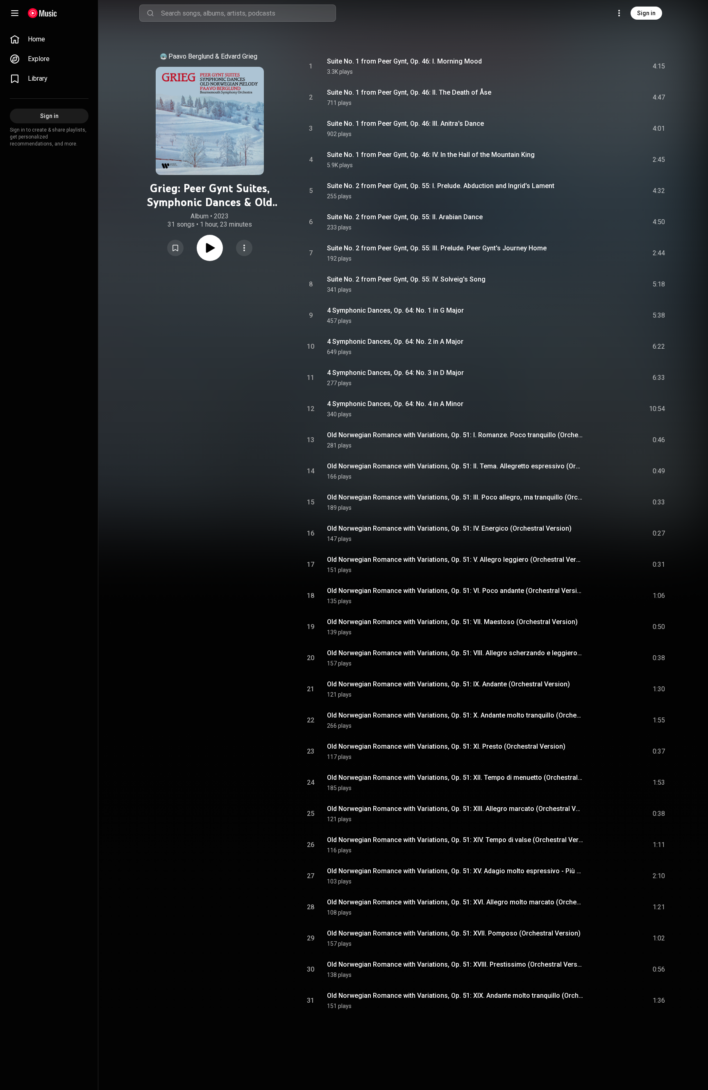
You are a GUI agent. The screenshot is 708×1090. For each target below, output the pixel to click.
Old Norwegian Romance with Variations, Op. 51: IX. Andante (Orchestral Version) (448, 684)
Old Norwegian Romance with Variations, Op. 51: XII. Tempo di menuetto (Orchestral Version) (455, 777)
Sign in (646, 13)
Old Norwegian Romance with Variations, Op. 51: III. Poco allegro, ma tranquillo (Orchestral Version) (455, 497)
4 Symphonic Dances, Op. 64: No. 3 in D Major (395, 373)
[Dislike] (612, 66)
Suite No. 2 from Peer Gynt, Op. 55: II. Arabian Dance (405, 217)
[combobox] (248, 13)
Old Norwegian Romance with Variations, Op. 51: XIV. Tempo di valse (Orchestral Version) (455, 840)
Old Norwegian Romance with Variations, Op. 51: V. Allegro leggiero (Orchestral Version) (455, 559)
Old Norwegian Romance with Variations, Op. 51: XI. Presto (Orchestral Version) (446, 746)
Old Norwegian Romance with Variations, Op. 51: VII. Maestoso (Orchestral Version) (452, 622)
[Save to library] (175, 248)
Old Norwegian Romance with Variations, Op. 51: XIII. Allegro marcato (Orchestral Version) (455, 809)
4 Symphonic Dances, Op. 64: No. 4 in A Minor (395, 404)
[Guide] (15, 13)
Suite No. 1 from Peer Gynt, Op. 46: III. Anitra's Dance (405, 123)
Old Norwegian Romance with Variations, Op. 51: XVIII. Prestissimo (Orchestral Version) (455, 964)
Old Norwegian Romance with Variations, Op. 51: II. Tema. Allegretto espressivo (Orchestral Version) (455, 466)
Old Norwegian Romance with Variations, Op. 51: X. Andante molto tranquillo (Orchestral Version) (455, 715)
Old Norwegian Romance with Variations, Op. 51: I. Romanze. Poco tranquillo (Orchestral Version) (455, 435)
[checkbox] (659, 66)
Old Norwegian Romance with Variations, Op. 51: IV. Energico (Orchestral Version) (449, 528)
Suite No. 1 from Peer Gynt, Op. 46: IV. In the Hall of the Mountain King (431, 155)
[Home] (42, 13)
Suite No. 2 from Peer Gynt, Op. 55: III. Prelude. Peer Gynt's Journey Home (437, 248)
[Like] (597, 66)
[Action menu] (244, 248)
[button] (175, 248)
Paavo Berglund (190, 56)
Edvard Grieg (239, 56)
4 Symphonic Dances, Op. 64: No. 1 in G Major (395, 310)
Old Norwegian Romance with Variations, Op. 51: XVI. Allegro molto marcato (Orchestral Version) (455, 902)
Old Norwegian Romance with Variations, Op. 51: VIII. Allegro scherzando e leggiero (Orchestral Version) (455, 653)
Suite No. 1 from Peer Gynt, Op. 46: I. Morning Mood (404, 61)
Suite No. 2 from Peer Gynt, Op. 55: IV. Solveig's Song (406, 279)
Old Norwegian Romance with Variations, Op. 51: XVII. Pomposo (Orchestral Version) (454, 933)
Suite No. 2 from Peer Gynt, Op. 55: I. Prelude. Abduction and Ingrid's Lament (440, 186)
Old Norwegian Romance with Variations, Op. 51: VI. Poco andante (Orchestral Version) (455, 591)
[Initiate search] (150, 13)
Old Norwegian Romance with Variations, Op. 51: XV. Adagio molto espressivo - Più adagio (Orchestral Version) (455, 871)
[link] (49, 39)
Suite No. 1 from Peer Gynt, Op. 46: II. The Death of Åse (409, 92)
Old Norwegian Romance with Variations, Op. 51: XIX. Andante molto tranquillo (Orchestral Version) (455, 995)
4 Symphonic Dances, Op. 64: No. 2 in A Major (395, 341)
